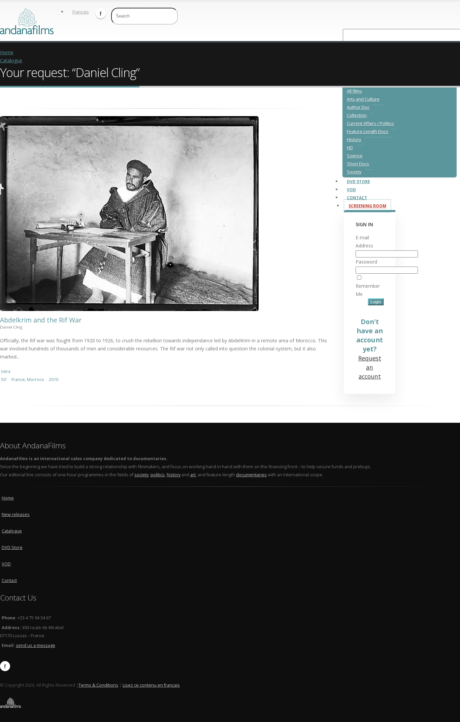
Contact (9, 580)
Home (6, 52)
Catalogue (11, 60)
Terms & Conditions (98, 685)
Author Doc (358, 107)
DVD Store (12, 547)
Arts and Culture (363, 99)
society (141, 475)
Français (80, 12)
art (193, 475)
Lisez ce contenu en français (151, 685)
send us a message (35, 645)
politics (158, 475)
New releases (16, 514)
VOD (6, 564)
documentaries (251, 475)
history (173, 475)
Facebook (101, 13)
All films (354, 91)
